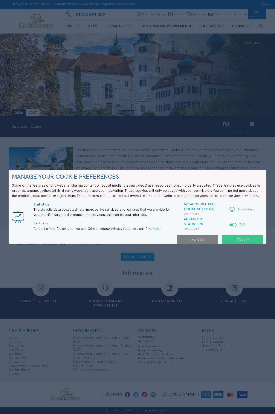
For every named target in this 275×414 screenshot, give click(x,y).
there (156, 228)
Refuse (197, 239)
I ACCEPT (242, 239)
